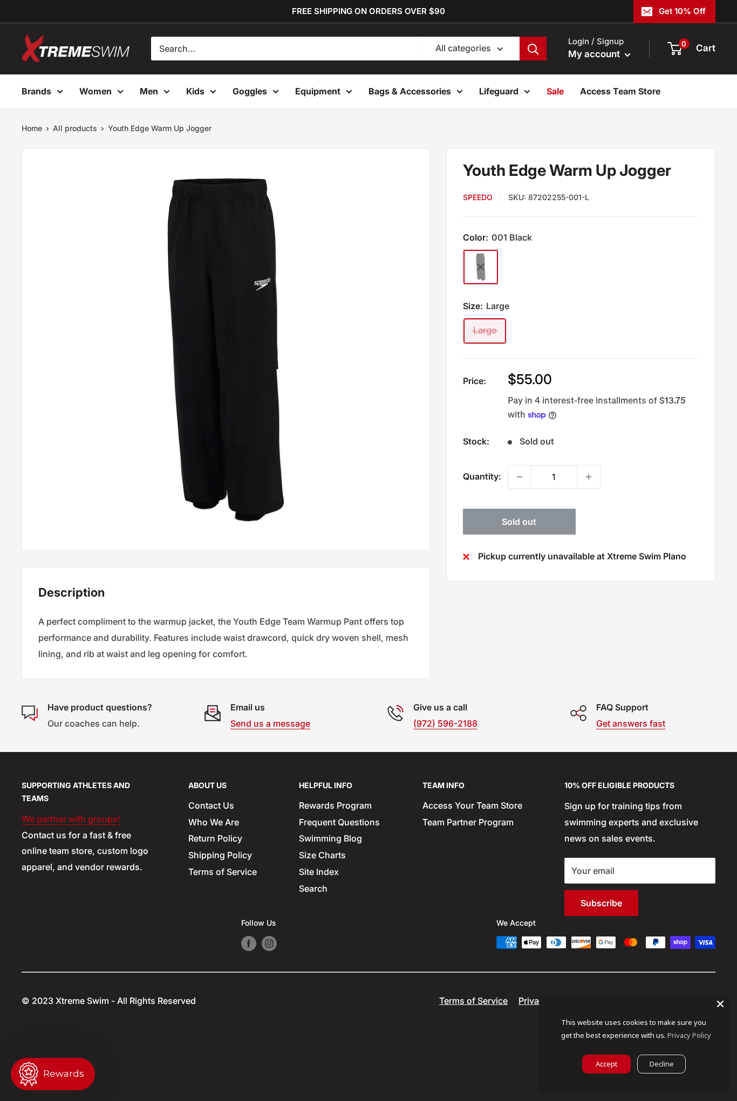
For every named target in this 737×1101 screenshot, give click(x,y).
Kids (195, 91)
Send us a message (270, 723)
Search (313, 888)
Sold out (519, 521)
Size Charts (322, 855)
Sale (555, 91)
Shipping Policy (220, 855)
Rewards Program (335, 805)
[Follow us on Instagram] (269, 943)
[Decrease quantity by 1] (519, 477)
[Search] (533, 48)
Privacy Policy (689, 1035)
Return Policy (215, 838)
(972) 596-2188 (445, 723)
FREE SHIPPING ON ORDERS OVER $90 (368, 11)
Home (32, 128)
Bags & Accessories (409, 91)
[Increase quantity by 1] (588, 477)
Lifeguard (498, 91)
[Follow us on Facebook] (248, 943)
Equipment (317, 91)
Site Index (319, 871)
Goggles (250, 91)
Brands (36, 91)
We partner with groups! (71, 818)
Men (149, 91)
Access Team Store (620, 91)
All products (75, 128)
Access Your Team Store (472, 805)
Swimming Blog (330, 838)
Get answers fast (630, 723)
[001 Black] (480, 267)
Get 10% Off (682, 11)
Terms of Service (222, 871)
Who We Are (213, 822)
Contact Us (211, 805)
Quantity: (482, 476)
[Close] (720, 1004)
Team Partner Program (468, 822)
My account (595, 54)
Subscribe (601, 903)
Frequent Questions (339, 822)
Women (95, 91)
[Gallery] (226, 350)
